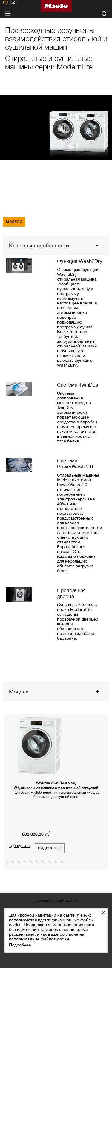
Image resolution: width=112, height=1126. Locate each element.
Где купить (19, 845)
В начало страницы (54, 900)
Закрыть (105, 912)
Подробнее (20, 945)
